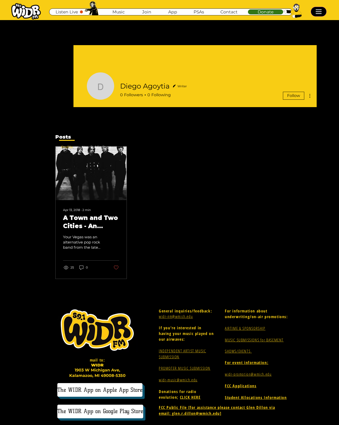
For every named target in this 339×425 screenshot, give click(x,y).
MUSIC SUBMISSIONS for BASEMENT (254, 340)
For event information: (246, 362)
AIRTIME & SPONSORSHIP (245, 328)
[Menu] (319, 12)
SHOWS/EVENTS (238, 351)
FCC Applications (241, 386)
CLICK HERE (190, 397)
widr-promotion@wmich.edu (248, 374)
